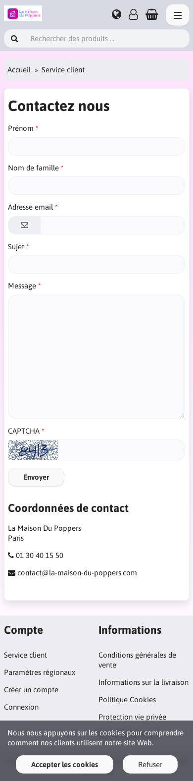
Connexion (21, 707)
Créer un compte (31, 689)
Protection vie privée (132, 717)
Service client (25, 655)
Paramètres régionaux (39, 672)
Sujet (16, 246)
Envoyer (36, 477)
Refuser (150, 764)
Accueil (19, 69)
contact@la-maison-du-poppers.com (77, 572)
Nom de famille (33, 168)
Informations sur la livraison (143, 682)
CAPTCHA (24, 431)
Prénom (21, 128)
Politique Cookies (127, 699)
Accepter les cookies (64, 764)
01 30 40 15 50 (39, 555)
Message (22, 285)
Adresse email (30, 207)
